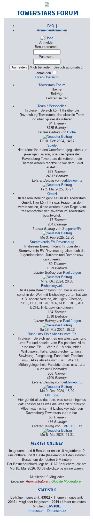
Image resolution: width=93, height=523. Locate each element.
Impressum (36, 511)
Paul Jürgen (72, 272)
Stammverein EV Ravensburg (52, 242)
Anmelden (44, 30)
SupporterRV (71, 229)
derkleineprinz (71, 180)
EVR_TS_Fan (71, 426)
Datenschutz (56, 511)
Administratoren (37, 481)
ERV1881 (54, 506)
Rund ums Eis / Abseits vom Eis (52, 334)
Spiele (52, 145)
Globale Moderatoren (66, 481)
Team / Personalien (51, 106)
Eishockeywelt (52, 286)
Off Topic (52, 395)
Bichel (71, 132)
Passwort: (46, 57)
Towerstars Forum (51, 85)
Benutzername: (46, 47)
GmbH (52, 194)
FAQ (50, 26)
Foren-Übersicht (47, 77)
